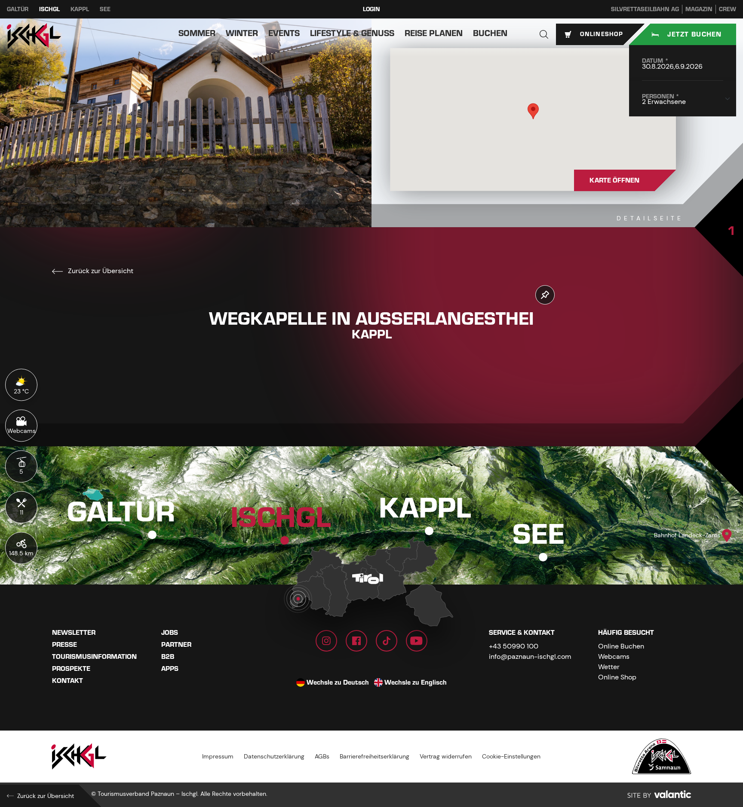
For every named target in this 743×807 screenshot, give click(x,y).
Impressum (217, 756)
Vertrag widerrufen (446, 756)
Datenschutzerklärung (274, 756)
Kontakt (67, 681)
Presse (64, 645)
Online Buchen (621, 646)
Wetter (609, 666)
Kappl (80, 9)
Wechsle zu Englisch (415, 682)
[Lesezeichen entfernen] (545, 295)
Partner (176, 645)
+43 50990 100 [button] (513, 646)
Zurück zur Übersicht (99, 270)
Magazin (698, 9)
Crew (727, 9)
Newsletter (73, 633)
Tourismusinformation (94, 657)
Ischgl (49, 9)
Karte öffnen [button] (614, 180)
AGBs (322, 756)
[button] (544, 34)
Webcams (613, 656)
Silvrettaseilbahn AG (645, 9)
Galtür (17, 9)
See (105, 9)
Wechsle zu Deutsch (338, 682)
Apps (169, 669)
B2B (167, 657)
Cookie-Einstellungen (511, 756)
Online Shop (617, 677)
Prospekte (71, 669)
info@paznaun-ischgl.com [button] (530, 656)
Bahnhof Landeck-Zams (687, 535)
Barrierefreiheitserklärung (374, 756)
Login (371, 9)
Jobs (169, 633)
